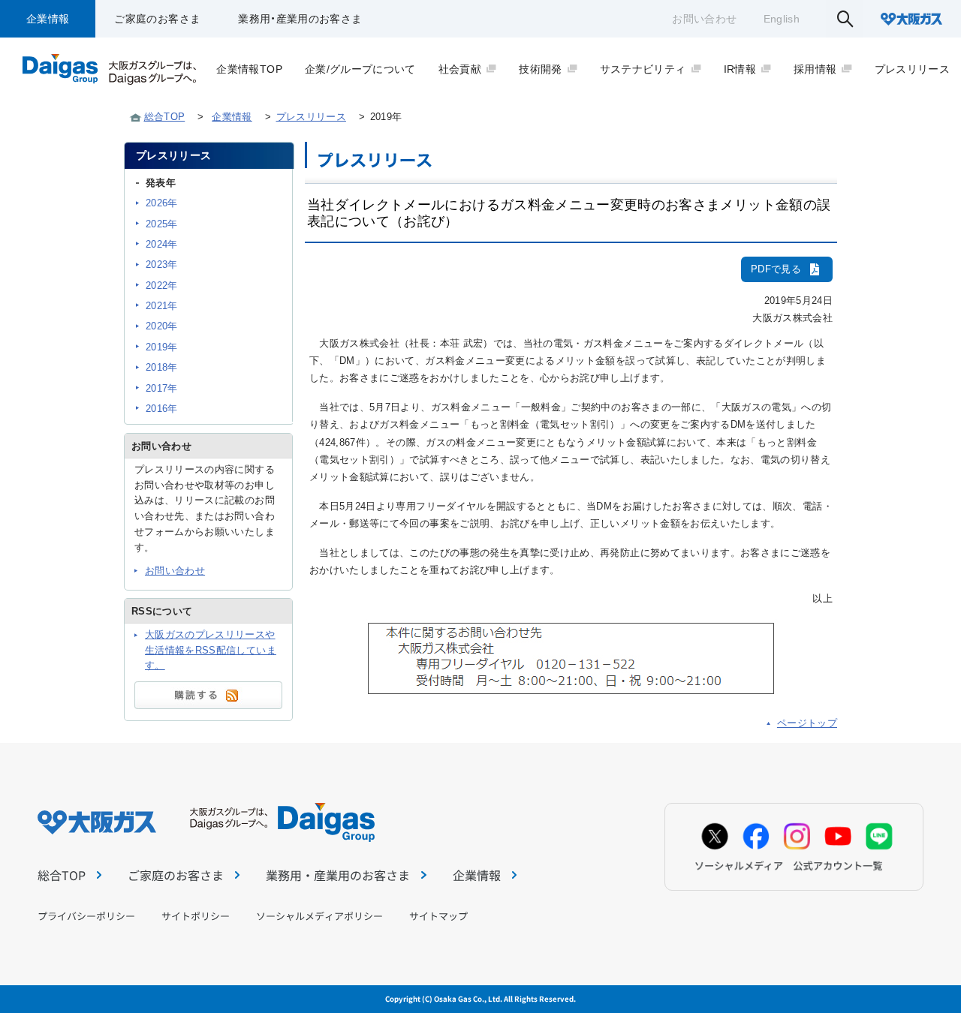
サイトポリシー (195, 916)
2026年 (162, 203)
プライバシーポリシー (86, 916)
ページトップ (807, 723)
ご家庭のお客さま (157, 19)
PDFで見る (776, 269)
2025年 (162, 224)
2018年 (162, 367)
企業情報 (47, 19)
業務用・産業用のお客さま (300, 19)
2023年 (162, 264)
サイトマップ (438, 916)
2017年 (162, 388)
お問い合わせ (704, 19)
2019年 (162, 347)
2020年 (162, 326)
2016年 (162, 408)
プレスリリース (311, 116)
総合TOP (164, 116)
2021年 (162, 305)
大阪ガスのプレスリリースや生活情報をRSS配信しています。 (210, 650)
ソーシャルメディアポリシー (319, 916)
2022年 (162, 285)
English (782, 19)
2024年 (162, 244)
